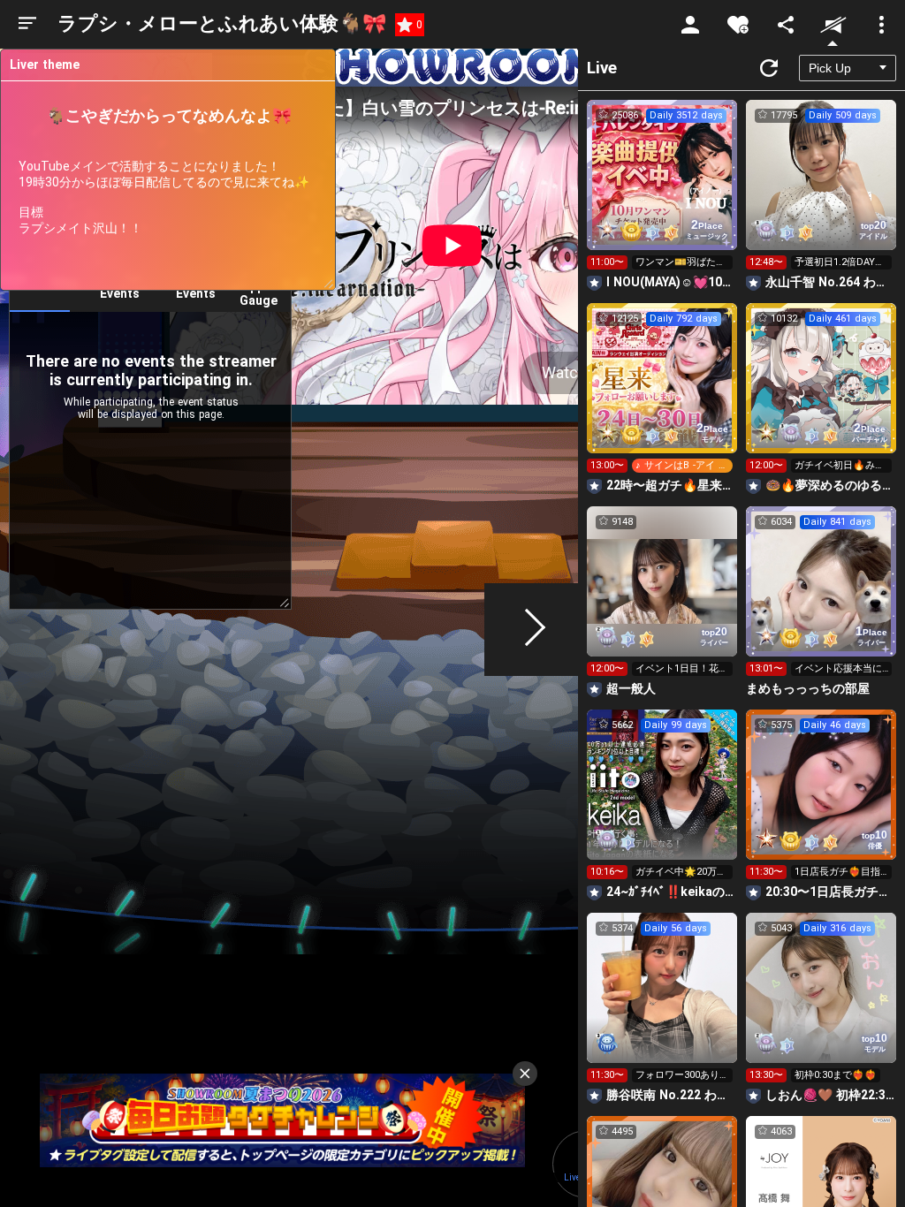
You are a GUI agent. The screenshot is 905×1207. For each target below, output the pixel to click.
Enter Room (662, 191)
